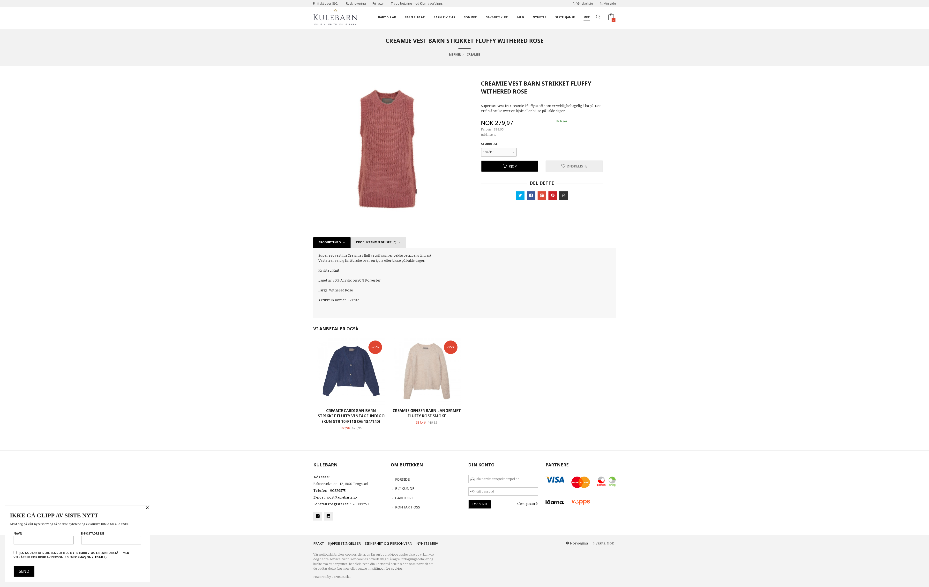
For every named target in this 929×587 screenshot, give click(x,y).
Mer (587, 17)
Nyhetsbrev (427, 543)
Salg (520, 17)
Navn (18, 533)
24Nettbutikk (341, 577)
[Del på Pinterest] (552, 195)
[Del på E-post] (563, 195)
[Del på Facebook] (531, 195)
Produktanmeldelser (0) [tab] (376, 242)
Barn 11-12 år (444, 17)
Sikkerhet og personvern (388, 543)
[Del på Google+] (542, 195)
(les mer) (99, 557)
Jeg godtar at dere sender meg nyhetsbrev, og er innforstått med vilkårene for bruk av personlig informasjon (71, 555)
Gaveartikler (497, 17)
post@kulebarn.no (342, 497)
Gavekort (404, 497)
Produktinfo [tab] (329, 242)
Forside (402, 479)
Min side (609, 3)
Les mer (343, 568)
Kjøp (513, 166)
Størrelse (489, 144)
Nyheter (540, 17)
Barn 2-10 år (415, 17)
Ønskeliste (585, 3)
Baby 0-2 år (387, 17)
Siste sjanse (565, 17)
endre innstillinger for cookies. (380, 568)
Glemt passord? (527, 504)
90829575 (338, 491)
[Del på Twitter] (520, 195)
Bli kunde (404, 488)
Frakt (318, 543)
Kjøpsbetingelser (344, 543)
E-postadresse (93, 533)
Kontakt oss (407, 507)
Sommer (470, 17)
